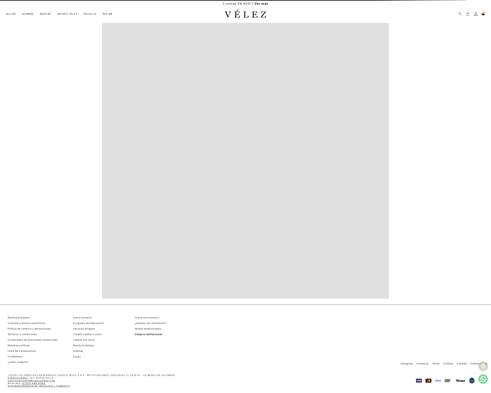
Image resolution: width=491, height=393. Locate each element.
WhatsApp (26, 383)
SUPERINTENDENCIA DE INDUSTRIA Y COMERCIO (39, 386)
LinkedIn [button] (462, 363)
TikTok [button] (436, 363)
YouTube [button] (448, 363)
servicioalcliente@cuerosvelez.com (31, 380)
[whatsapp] (483, 379)
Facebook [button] (422, 363)
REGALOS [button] (90, 14)
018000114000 (18, 378)
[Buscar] (460, 14)
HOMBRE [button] (28, 14)
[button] (468, 13)
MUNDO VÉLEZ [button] (68, 14)
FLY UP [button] (107, 14)
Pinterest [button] (476, 363)
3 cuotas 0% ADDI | (246, 3)
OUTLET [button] (45, 14)
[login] (476, 14)
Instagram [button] (407, 363)
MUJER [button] (11, 14)
